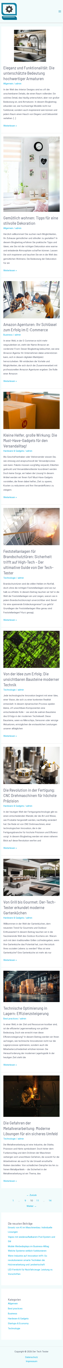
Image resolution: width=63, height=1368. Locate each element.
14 (50, 1200)
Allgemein (8, 83)
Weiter (32, 1206)
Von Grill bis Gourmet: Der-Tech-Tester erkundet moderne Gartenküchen (29, 907)
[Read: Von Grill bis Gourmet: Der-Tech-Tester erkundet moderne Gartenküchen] (31, 877)
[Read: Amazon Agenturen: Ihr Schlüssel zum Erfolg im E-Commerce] (31, 299)
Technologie (9, 578)
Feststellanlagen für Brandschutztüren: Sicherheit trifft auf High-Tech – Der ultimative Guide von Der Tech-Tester (28, 562)
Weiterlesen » (10, 125)
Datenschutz (31, 1357)
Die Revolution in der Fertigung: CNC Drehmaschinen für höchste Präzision (30, 795)
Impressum (31, 1361)
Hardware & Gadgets (13, 451)
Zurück (31, 1195)
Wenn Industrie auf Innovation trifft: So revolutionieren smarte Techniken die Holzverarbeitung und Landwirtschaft (27, 1260)
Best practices (10, 1018)
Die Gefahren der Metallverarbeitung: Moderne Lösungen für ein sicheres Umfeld (30, 1128)
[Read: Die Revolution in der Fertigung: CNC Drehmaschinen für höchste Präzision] (31, 765)
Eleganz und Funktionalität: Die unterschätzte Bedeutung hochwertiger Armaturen (28, 73)
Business (8, 334)
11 (37, 1200)
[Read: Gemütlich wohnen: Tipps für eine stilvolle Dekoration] (31, 174)
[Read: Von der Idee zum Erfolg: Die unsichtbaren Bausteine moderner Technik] (31, 649)
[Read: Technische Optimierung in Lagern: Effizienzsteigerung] (31, 986)
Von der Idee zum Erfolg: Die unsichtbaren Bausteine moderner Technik (31, 679)
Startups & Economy (18, 1323)
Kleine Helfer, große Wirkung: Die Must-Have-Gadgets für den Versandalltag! (30, 440)
